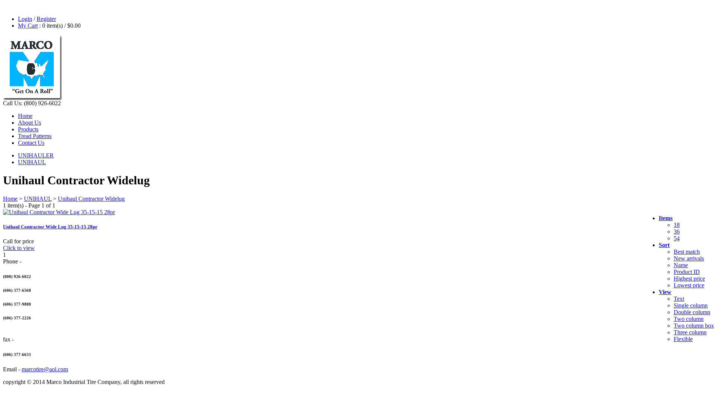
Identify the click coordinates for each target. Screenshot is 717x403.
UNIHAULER (36, 155)
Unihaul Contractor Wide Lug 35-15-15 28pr (50, 226)
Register (46, 19)
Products (28, 129)
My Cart (28, 25)
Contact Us (31, 143)
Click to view (19, 248)
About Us (29, 122)
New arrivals (689, 258)
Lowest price (689, 285)
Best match (687, 252)
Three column (690, 332)
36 (677, 231)
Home (25, 116)
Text (679, 299)
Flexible (683, 339)
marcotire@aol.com (45, 369)
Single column (691, 305)
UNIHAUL (32, 162)
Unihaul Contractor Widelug (91, 199)
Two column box (694, 325)
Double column (692, 312)
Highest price (689, 278)
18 (677, 225)
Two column (689, 319)
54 (677, 238)
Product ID (687, 272)
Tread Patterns (35, 136)
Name (681, 265)
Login (25, 19)
